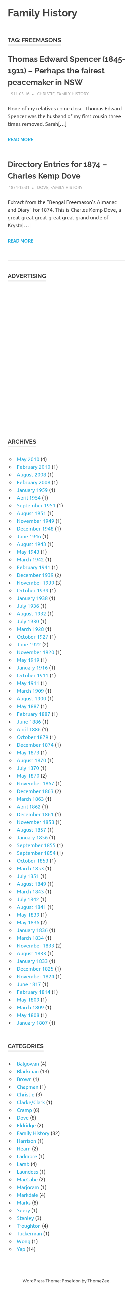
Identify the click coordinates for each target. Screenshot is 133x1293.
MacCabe (27, 1179)
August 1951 (31, 513)
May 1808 (28, 1014)
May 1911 (28, 682)
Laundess (27, 1171)
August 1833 (31, 953)
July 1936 (28, 605)
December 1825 (35, 968)
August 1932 (31, 613)
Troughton (29, 1225)
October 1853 (32, 860)
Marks (24, 1202)
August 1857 (31, 829)
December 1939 (35, 574)
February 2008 (33, 482)
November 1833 (35, 945)
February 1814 (33, 991)
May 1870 (28, 775)
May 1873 (28, 752)
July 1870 (28, 767)
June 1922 (29, 644)
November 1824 (35, 976)
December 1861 (35, 814)
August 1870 (31, 760)
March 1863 (30, 798)
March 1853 (30, 868)
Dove (42, 187)
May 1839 (28, 914)
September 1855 (36, 845)
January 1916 (32, 667)
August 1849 (31, 883)
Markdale (27, 1194)
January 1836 (32, 930)
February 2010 (33, 466)
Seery (23, 1210)
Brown (24, 1079)
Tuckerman (29, 1233)
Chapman (27, 1086)
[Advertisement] (66, 355)
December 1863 (35, 791)
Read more (20, 139)
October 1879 (32, 737)
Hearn (24, 1148)
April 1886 (29, 729)
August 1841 (31, 906)
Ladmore (27, 1156)
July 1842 (28, 899)
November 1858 (35, 821)
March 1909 (30, 690)
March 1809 (30, 1007)
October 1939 (32, 590)
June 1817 (29, 984)
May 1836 (28, 922)
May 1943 (28, 551)
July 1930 (28, 621)
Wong (23, 1241)
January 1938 (32, 598)
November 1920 (35, 652)
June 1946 (29, 536)
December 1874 (35, 744)
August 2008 (31, 474)
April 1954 (29, 497)
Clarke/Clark (31, 1102)
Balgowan (28, 1063)
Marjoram (28, 1187)
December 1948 (35, 528)
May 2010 (28, 459)
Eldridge (26, 1125)
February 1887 (33, 713)
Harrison (26, 1140)
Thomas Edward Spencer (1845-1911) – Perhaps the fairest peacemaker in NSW (66, 70)
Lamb (23, 1163)
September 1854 (36, 852)
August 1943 (31, 543)
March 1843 (30, 891)
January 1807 (32, 1022)
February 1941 (33, 567)
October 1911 (32, 675)
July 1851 (28, 876)
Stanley (25, 1217)
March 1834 (30, 937)
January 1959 (32, 489)
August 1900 (31, 698)
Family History (42, 13)
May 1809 (28, 999)
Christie (46, 93)
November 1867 (35, 783)
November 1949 (35, 520)
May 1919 (28, 659)
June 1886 (29, 721)
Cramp (24, 1109)
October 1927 (32, 636)
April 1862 (29, 806)
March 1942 (30, 559)
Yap (21, 1248)
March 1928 (30, 628)
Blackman (28, 1071)
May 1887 (28, 706)
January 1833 (32, 960)
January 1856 (32, 837)
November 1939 (35, 582)
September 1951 (36, 505)
